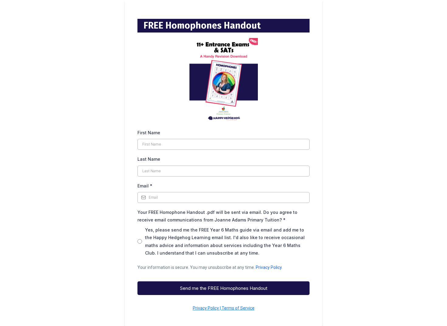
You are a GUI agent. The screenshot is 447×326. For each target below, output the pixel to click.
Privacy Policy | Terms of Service (224, 308)
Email (144, 185)
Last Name (148, 159)
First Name (148, 132)
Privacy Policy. (269, 267)
